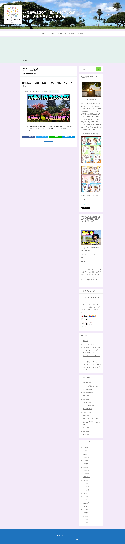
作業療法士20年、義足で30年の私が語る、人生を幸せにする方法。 (49, 14)
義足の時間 (86, 428)
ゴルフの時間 (87, 383)
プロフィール (51, 33)
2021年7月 (86, 454)
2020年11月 (86, 480)
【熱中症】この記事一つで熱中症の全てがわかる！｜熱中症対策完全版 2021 (91, 350)
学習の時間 (86, 399)
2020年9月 (86, 487)
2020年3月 (86, 506)
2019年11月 (86, 519)
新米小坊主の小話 (54, 91)
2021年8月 (86, 451)
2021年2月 (86, 470)
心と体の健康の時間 (89, 405)
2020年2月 (86, 509)
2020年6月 (86, 496)
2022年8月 (86, 447)
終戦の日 (85, 341)
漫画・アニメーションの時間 (91, 419)
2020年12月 (86, 477)
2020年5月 (86, 500)
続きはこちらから (49, 143)
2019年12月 (86, 516)
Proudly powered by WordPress (54, 539)
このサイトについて (61, 33)
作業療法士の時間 (88, 392)
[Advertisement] (62, 47)
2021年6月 (86, 457)
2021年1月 (86, 473)
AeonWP (76, 539)
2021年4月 (86, 464)
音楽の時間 (86, 434)
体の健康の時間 (87, 389)
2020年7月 (86, 493)
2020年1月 (86, 513)
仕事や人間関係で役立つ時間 (91, 386)
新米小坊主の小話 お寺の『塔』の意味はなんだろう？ (47, 84)
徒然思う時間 (87, 402)
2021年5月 (86, 460)
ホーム (43, 33)
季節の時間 (86, 396)
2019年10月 (86, 522)
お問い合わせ (80, 33)
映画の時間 (86, 415)
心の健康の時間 (87, 409)
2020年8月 (86, 490)
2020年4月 (86, 503)
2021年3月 (86, 467)
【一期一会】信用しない (90, 344)
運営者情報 (71, 33)
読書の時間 (86, 431)
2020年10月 (86, 483)
